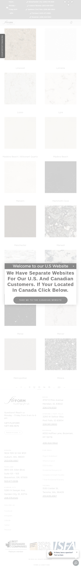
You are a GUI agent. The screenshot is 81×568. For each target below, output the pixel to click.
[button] (73, 266)
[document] (40, 284)
